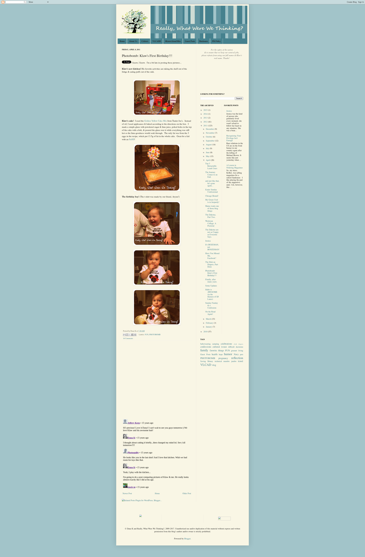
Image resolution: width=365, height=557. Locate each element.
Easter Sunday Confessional (211, 190)
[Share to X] (129, 334)
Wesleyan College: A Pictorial (210, 223)
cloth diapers (238, 344)
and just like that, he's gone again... (212, 183)
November (210, 132)
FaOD (131, 139)
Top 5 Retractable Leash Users (211, 166)
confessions (205, 346)
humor (228, 354)
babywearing (205, 343)
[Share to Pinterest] (135, 334)
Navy (236, 354)
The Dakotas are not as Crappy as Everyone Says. (212, 233)
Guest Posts (190, 41)
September (210, 140)
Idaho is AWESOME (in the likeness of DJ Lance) (212, 294)
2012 (205, 121)
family (204, 350)
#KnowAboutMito (173, 41)
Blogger (187, 538)
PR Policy (216, 41)
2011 (205, 125)
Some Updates (211, 285)
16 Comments (128, 338)
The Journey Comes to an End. (211, 174)
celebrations (226, 343)
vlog (214, 365)
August (209, 144)
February (210, 322)
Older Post (186, 493)
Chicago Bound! (211, 195)
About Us (133, 41)
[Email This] (124, 334)
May (208, 156)
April (208, 160)
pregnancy (223, 358)
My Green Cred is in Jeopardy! (212, 200)
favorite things (217, 350)
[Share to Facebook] (132, 334)
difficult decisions (235, 346)
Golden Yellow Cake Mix (155, 120)
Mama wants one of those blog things (212, 208)
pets (241, 354)
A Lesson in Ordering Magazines (234, 166)
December (210, 129)
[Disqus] (157, 380)
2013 (205, 117)
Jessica (208, 240)
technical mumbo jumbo (225, 361)
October (209, 136)
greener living (237, 350)
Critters (144, 41)
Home (122, 41)
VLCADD (156, 41)
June (208, 152)
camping (215, 343)
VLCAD (205, 364)
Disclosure (203, 41)
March (209, 318)
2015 (205, 110)
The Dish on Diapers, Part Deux (211, 264)
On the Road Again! (210, 312)
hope (221, 354)
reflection (237, 358)
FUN (146, 334)
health (214, 354)
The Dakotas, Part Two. (210, 215)
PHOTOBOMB (154, 334)
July (208, 148)
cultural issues (220, 346)
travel (240, 361)
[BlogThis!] (127, 334)
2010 (205, 331)
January (209, 326)
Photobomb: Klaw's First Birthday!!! (211, 273)
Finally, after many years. (211, 280)
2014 (205, 113)
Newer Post (127, 493)
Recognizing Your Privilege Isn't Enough (233, 138)
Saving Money (206, 361)
